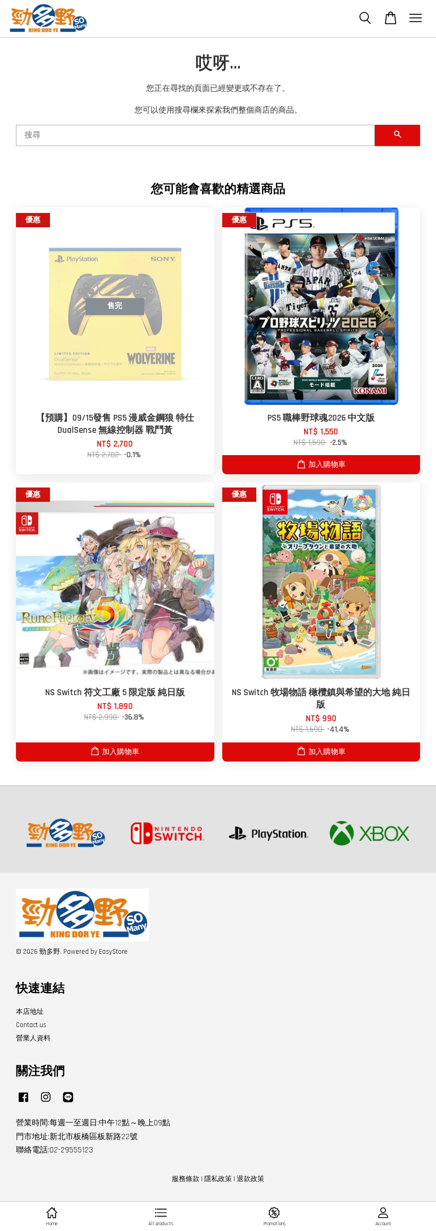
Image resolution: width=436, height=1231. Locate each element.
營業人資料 (33, 1038)
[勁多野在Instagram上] (45, 1102)
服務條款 (185, 1179)
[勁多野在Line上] (68, 1102)
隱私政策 (218, 1179)
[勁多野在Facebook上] (23, 1102)
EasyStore (113, 951)
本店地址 (30, 1011)
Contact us (31, 1025)
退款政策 (250, 1179)
